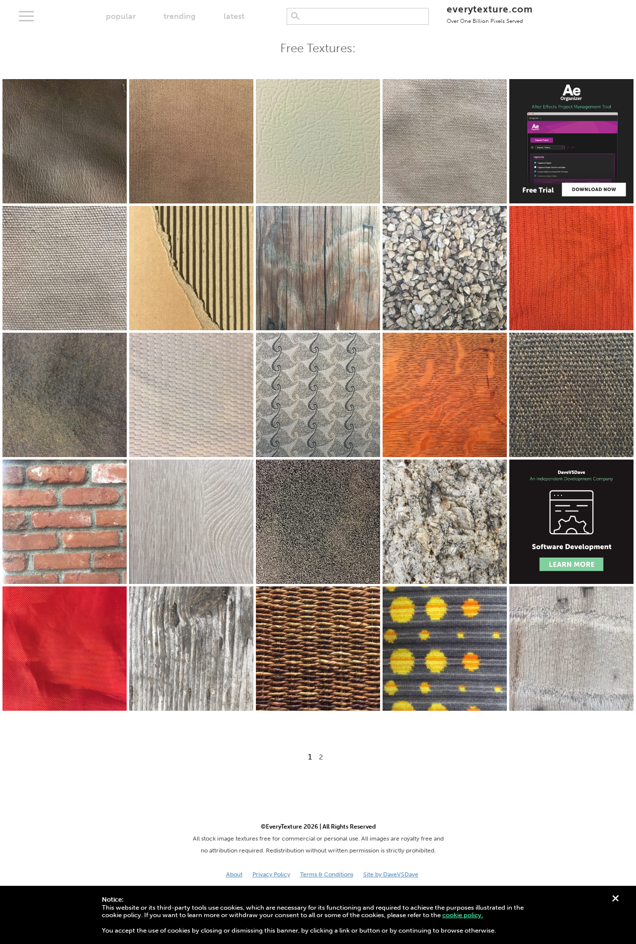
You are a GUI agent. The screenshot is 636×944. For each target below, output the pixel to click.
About (234, 874)
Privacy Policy (271, 874)
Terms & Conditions (326, 874)
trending (179, 16)
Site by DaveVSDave (390, 874)
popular (121, 16)
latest (234, 16)
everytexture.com (490, 13)
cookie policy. (462, 915)
